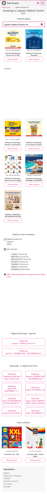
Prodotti (7, 478)
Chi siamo (8, 483)
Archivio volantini (11, 481)
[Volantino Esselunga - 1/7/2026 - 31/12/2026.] (13, 128)
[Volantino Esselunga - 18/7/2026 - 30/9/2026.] (34, 39)
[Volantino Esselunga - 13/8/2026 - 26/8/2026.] (13, 39)
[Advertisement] (23, 93)
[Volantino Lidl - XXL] (12, 437)
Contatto (7, 486)
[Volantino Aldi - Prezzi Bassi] (35, 437)
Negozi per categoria (12, 475)
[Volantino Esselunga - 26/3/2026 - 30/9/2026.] (34, 164)
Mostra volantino (13, 59)
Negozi (7, 473)
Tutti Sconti (13, 3)
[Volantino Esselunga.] (34, 128)
